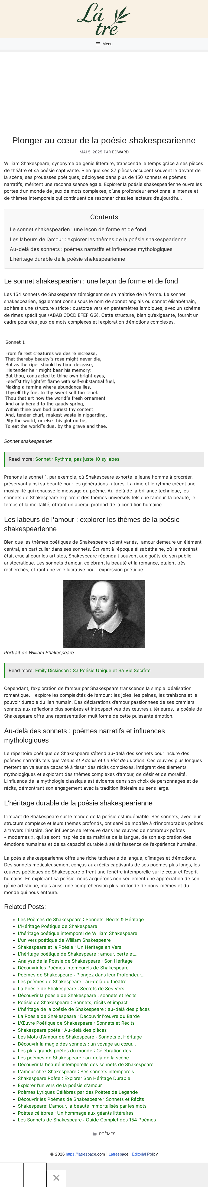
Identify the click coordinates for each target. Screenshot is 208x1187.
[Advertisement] (104, 90)
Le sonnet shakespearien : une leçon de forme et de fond (78, 229)
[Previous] (11, 1175)
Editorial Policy (145, 1154)
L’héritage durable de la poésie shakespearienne (67, 259)
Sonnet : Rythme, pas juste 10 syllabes (77, 459)
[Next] (35, 1175)
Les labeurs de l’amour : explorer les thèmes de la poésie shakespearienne (98, 239)
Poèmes (107, 1133)
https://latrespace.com (85, 1154)
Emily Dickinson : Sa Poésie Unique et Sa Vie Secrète (93, 670)
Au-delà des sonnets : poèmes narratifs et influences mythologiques (91, 249)
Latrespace (118, 1154)
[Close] (56, 1179)
